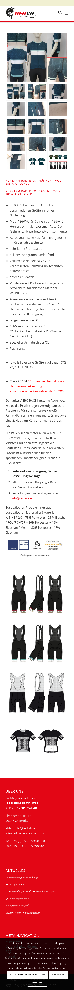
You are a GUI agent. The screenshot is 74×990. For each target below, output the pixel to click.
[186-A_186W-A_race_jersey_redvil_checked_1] (37, 91)
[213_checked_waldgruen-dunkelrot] (37, 594)
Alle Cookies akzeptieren (27, 974)
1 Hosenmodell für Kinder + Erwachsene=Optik (31, 891)
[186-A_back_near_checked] (16, 144)
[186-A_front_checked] (37, 126)
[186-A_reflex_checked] (37, 109)
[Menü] (66, 13)
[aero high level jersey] (37, 161)
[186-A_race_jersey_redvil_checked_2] (37, 57)
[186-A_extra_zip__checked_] (57, 126)
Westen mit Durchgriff (17, 905)
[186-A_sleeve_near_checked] (37, 144)
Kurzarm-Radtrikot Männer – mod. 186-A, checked (34, 182)
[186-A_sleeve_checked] (57, 91)
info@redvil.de (21, 498)
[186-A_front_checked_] (16, 126)
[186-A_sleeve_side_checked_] (16, 161)
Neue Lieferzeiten (15, 884)
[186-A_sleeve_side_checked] (57, 144)
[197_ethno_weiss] (37, 742)
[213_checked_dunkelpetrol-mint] (37, 643)
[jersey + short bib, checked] (57, 161)
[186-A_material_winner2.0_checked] (57, 109)
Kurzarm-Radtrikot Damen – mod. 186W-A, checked (33, 193)
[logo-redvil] (31, 13)
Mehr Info (38, 982)
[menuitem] (58, 13)
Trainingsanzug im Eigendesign (22, 877)
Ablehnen (58, 974)
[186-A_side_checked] (16, 109)
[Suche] (58, 13)
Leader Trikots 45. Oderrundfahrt (23, 912)
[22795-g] (37, 693)
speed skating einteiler (17, 898)
